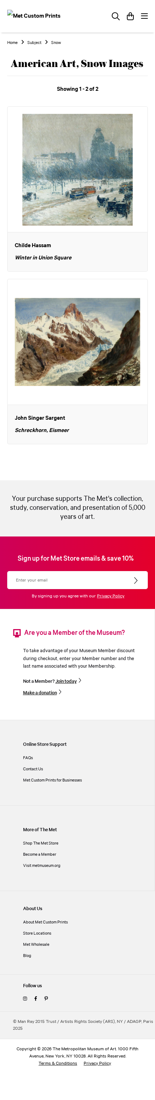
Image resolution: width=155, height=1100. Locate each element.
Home (12, 43)
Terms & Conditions (58, 1063)
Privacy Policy (110, 596)
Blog (27, 955)
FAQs (28, 758)
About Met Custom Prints (45, 922)
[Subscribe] (136, 580)
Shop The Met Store (40, 843)
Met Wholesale (36, 944)
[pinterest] (46, 999)
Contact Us (33, 769)
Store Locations (37, 933)
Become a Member (39, 854)
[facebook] (35, 999)
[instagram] (25, 999)
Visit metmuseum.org (42, 865)
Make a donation (40, 693)
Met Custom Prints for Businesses (52, 780)
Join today (66, 681)
